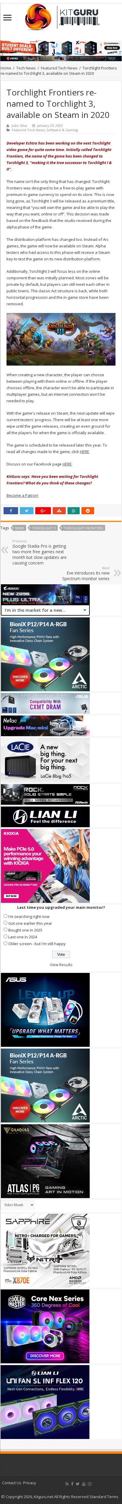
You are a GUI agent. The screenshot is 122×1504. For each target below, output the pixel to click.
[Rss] (67, 1483)
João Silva (19, 125)
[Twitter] (77, 1483)
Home (6, 68)
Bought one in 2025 (25, 930)
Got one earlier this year (30, 923)
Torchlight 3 (44, 528)
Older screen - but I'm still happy (37, 943)
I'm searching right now (28, 916)
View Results (61, 964)
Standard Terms (103, 1496)
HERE (84, 451)
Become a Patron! (22, 495)
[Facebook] (72, 1483)
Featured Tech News (59, 68)
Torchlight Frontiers (83, 528)
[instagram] (89, 1483)
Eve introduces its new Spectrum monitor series (86, 573)
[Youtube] (83, 1483)
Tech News (26, 68)
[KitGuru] (61, 15)
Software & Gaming (62, 130)
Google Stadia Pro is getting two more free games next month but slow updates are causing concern (39, 552)
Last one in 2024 (22, 937)
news (19, 528)
